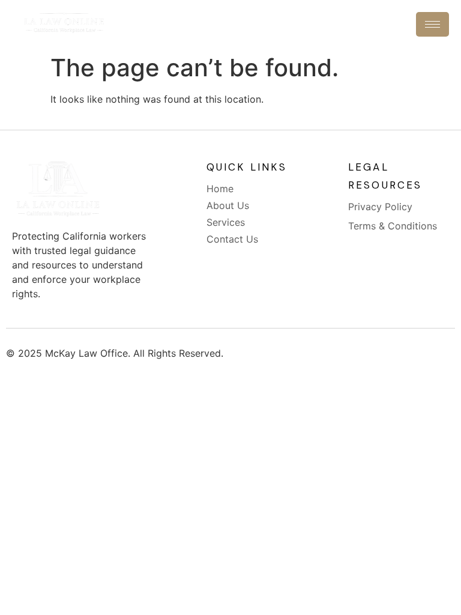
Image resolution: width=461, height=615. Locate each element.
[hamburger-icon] (432, 24)
